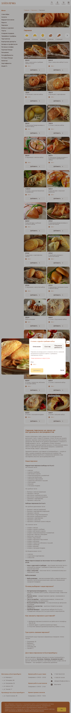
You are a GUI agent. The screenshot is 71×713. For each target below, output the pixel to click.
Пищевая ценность (58, 346)
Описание (37, 346)
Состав (47, 346)
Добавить (37, 370)
